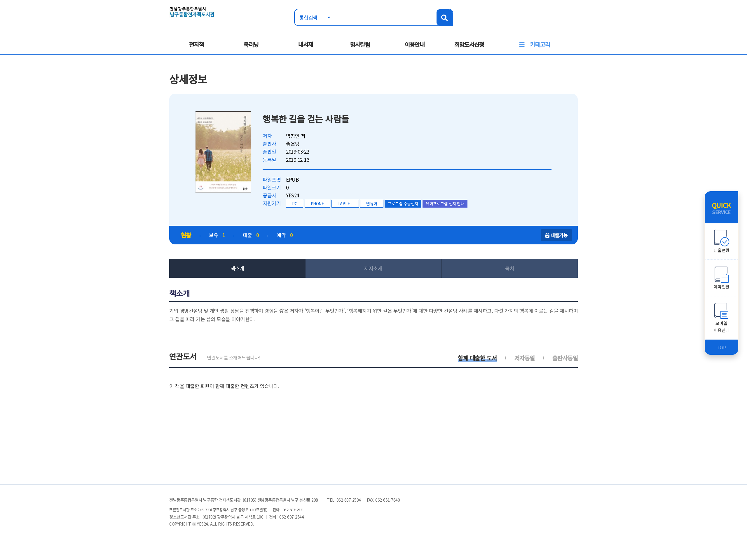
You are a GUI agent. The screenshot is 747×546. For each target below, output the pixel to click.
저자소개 (373, 268)
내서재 (305, 44)
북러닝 (251, 44)
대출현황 (721, 250)
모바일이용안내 (721, 326)
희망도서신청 (469, 44)
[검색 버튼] (445, 17)
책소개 (237, 268)
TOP (721, 347)
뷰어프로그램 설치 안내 (445, 203)
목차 (509, 268)
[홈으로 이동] (192, 11)
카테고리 (540, 44)
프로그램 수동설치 (403, 203)
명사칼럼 (360, 44)
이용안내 (415, 44)
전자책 (196, 44)
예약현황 (721, 287)
